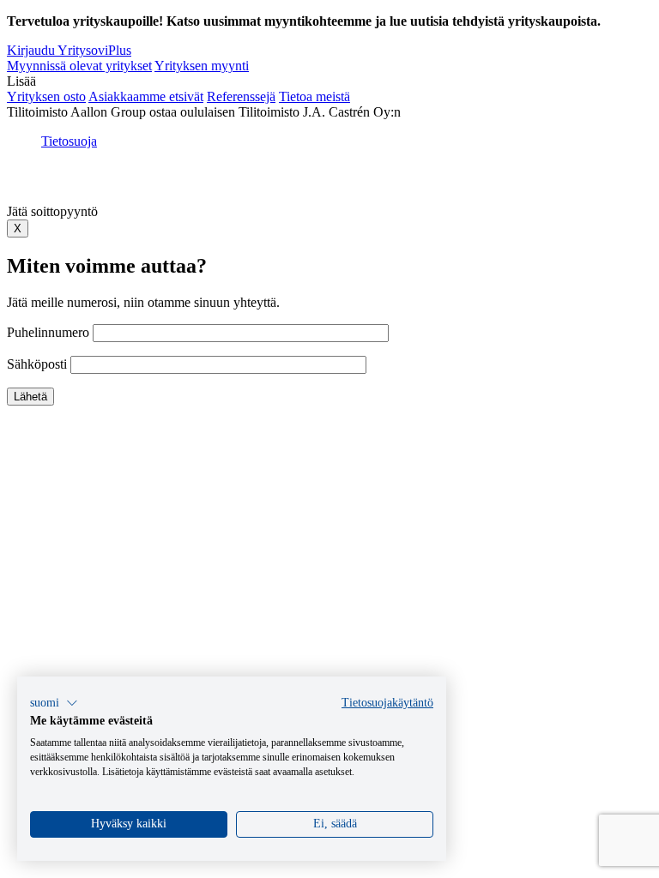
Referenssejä (241, 96)
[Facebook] (300, 182)
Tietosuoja (69, 141)
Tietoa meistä (314, 96)
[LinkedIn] (326, 182)
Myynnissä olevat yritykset (79, 65)
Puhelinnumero (50, 332)
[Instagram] (390, 182)
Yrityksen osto (46, 96)
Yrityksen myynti (201, 65)
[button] (54, 703)
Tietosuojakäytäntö (387, 702)
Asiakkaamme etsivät (145, 96)
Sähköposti (38, 364)
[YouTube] (358, 182)
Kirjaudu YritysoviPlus (69, 50)
